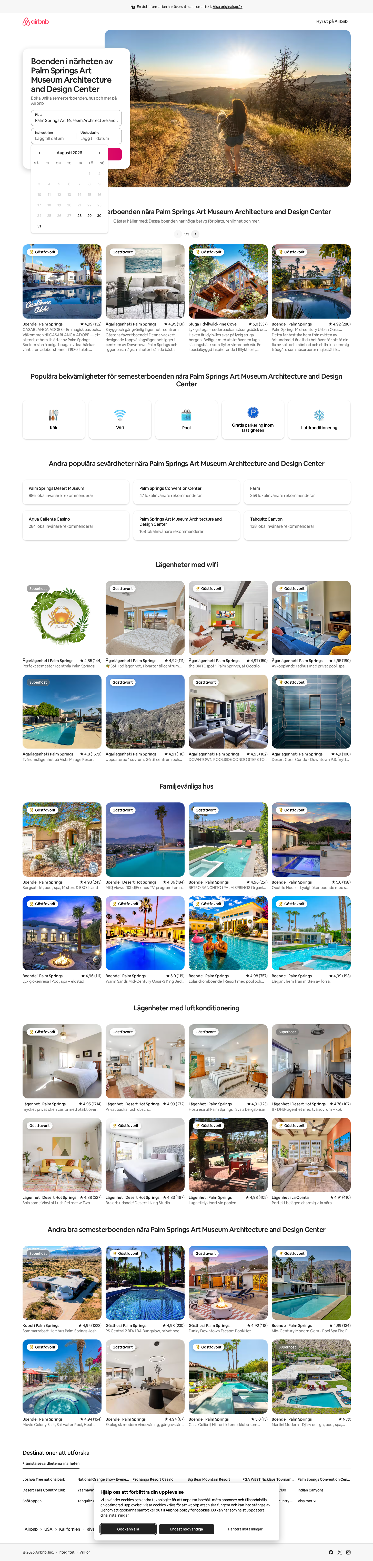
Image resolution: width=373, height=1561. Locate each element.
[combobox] (76, 120)
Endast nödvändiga (186, 1529)
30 (99, 215)
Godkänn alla (128, 1529)
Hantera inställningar (245, 1529)
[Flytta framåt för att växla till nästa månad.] (98, 153)
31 (39, 226)
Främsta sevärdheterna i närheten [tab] (51, 1463)
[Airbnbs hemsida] (36, 21)
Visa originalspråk (228, 6)
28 (79, 215)
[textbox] (53, 138)
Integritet (67, 1552)
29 (89, 215)
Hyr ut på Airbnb (332, 21)
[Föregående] (178, 234)
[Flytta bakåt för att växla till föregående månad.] (40, 153)
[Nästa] (195, 234)
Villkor (84, 1552)
